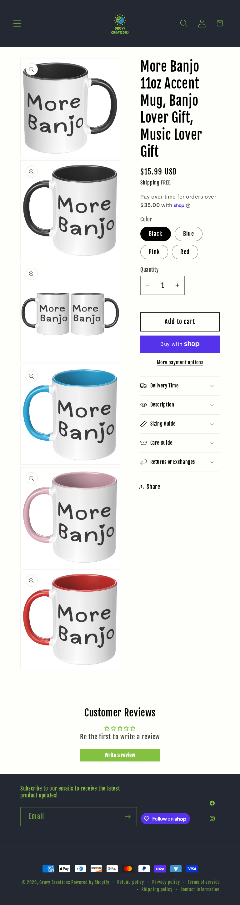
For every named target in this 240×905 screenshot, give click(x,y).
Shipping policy (157, 889)
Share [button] (153, 486)
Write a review (120, 755)
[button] (17, 23)
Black (155, 233)
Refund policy (130, 882)
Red (185, 251)
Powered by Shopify (90, 882)
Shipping (150, 182)
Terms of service (204, 882)
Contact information (200, 889)
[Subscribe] (128, 816)
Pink (154, 251)
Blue (188, 233)
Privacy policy (166, 882)
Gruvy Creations (54, 882)
